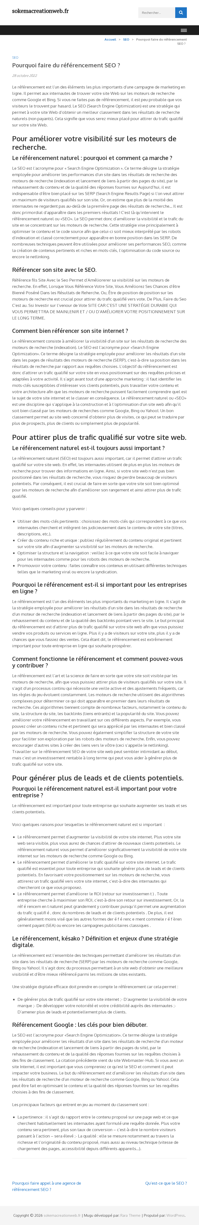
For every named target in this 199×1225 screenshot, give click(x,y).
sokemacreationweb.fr (40, 11)
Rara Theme (130, 1215)
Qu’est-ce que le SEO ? (166, 1183)
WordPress (175, 1215)
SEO (15, 57)
